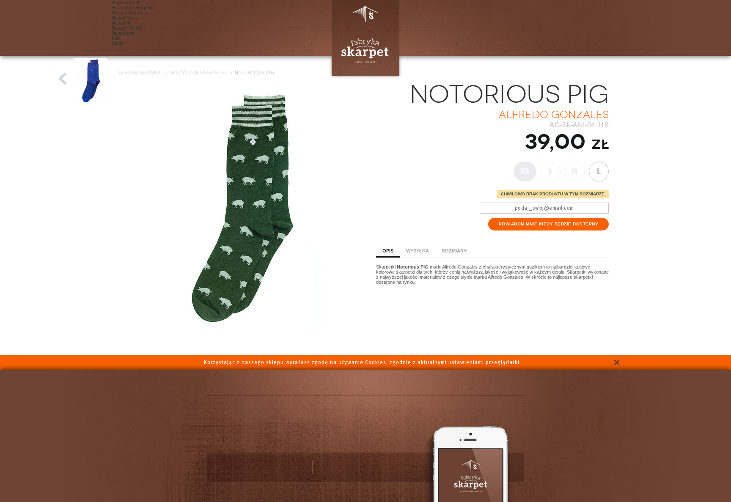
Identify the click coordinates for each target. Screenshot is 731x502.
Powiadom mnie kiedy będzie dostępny (549, 224)
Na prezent (123, 33)
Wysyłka (417, 250)
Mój (123, 2)
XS (525, 171)
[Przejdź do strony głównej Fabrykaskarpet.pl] (362, 38)
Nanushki (121, 22)
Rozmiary (454, 250)
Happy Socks (126, 17)
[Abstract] (63, 79)
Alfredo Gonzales (129, 12)
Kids (116, 38)
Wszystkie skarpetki (133, 7)
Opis (387, 250)
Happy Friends (127, 27)
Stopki (118, 43)
